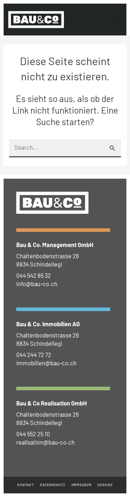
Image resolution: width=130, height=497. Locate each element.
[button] (114, 19)
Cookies (105, 485)
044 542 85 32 (33, 275)
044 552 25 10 (33, 433)
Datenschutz (53, 485)
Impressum (82, 485)
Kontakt (25, 485)
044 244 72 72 (33, 354)
